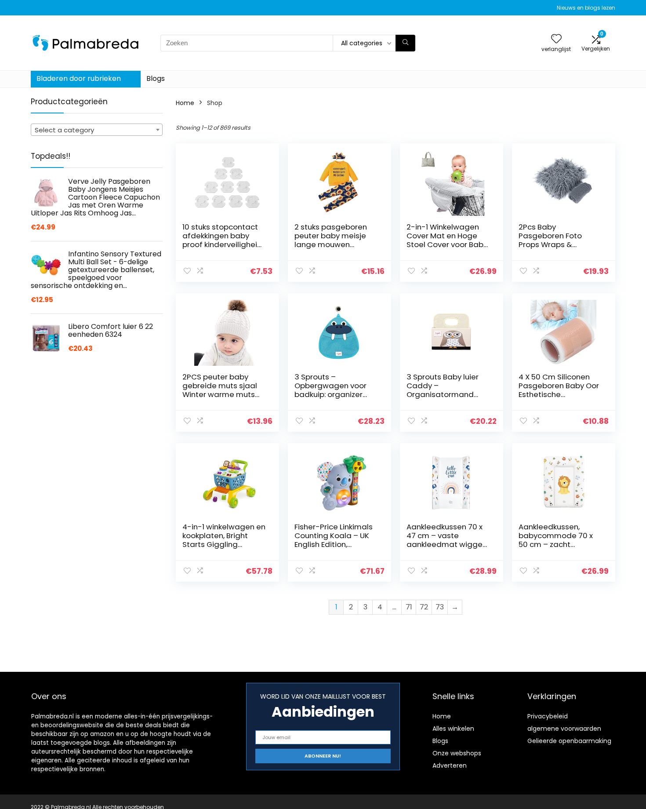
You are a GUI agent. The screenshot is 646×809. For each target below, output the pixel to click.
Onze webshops (456, 753)
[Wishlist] (556, 39)
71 (409, 607)
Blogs (155, 78)
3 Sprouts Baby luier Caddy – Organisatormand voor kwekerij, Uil (442, 390)
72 (424, 607)
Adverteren (449, 765)
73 (440, 607)
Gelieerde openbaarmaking (569, 740)
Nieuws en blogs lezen (586, 7)
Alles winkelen (453, 728)
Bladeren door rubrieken (78, 78)
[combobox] (97, 130)
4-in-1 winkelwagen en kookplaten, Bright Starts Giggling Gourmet (223, 539)
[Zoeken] (405, 43)
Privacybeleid (547, 716)
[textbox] (96, 130)
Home (185, 102)
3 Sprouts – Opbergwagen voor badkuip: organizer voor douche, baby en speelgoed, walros (334, 394)
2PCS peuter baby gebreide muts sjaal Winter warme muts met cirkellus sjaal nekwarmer (219, 394)
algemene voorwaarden (564, 728)
